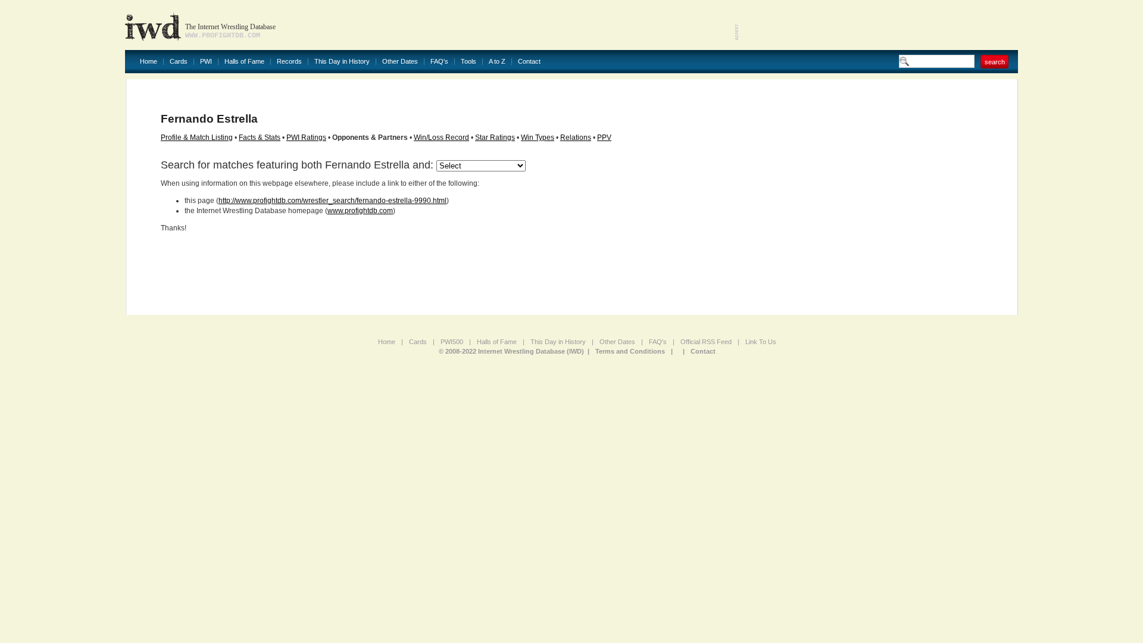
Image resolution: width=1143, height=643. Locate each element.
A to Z (497, 61)
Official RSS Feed (706, 341)
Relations (575, 137)
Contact (529, 61)
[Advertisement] (878, 24)
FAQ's (439, 61)
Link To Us (760, 341)
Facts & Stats (259, 137)
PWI (206, 61)
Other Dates (400, 61)
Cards (179, 61)
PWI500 (452, 341)
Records (289, 61)
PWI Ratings (306, 137)
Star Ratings (495, 137)
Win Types (537, 137)
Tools (468, 61)
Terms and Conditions (630, 351)
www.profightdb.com (360, 211)
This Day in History (342, 61)
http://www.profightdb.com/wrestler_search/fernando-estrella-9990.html (332, 200)
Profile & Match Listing (197, 137)
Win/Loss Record (441, 137)
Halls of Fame (244, 61)
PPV (604, 137)
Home (148, 61)
